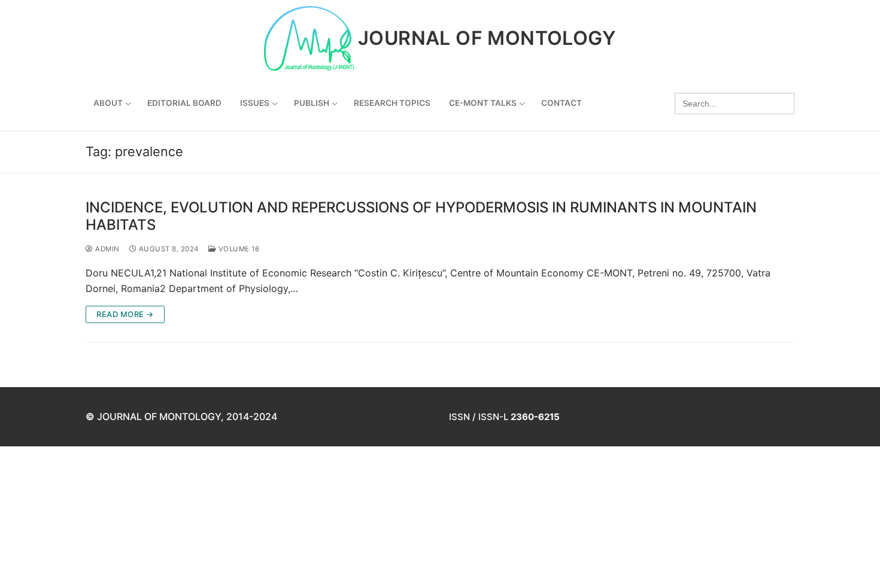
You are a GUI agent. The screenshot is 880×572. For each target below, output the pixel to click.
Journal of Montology (487, 38)
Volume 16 (237, 249)
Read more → (125, 314)
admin (106, 249)
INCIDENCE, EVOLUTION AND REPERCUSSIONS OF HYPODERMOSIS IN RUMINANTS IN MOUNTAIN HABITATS (421, 216)
